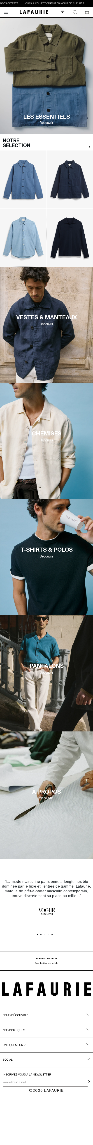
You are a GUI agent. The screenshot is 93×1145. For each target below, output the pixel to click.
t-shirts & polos (47, 550)
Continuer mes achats (37, 1131)
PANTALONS (47, 666)
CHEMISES (46, 434)
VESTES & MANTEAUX (46, 318)
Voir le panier (37, 1123)
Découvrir (46, 324)
